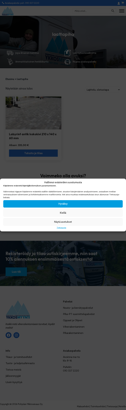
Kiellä (63, 212)
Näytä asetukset (63, 221)
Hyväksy (63, 203)
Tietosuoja (61, 227)
